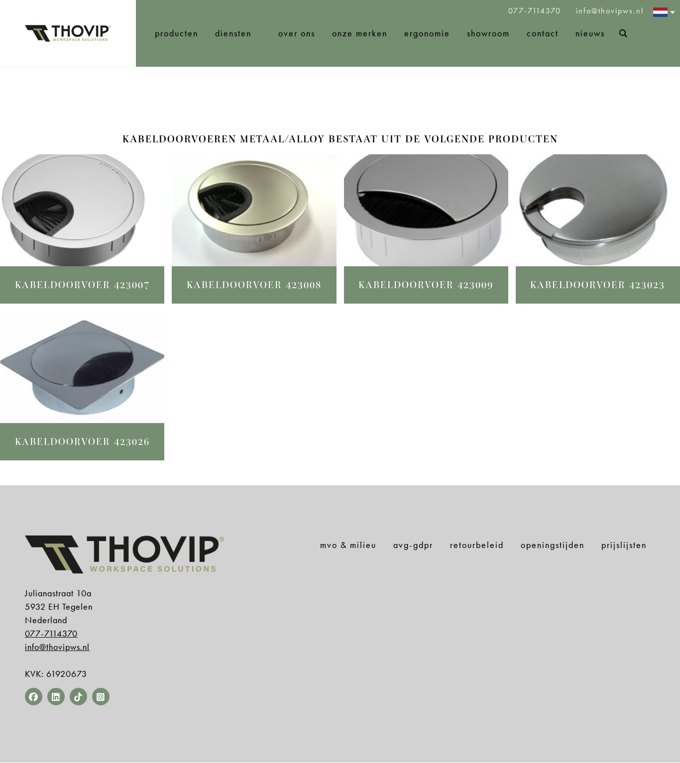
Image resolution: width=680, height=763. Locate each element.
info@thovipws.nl (610, 10)
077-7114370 (536, 10)
